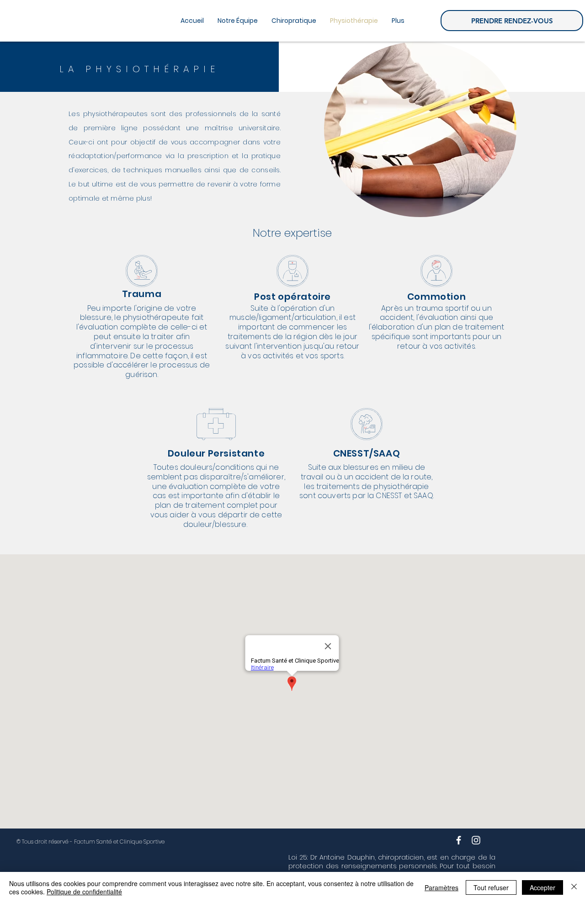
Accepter (542, 887)
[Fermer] (574, 887)
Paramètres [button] (441, 887)
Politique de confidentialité (84, 891)
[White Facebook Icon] (458, 840)
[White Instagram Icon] (476, 840)
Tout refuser (491, 887)
